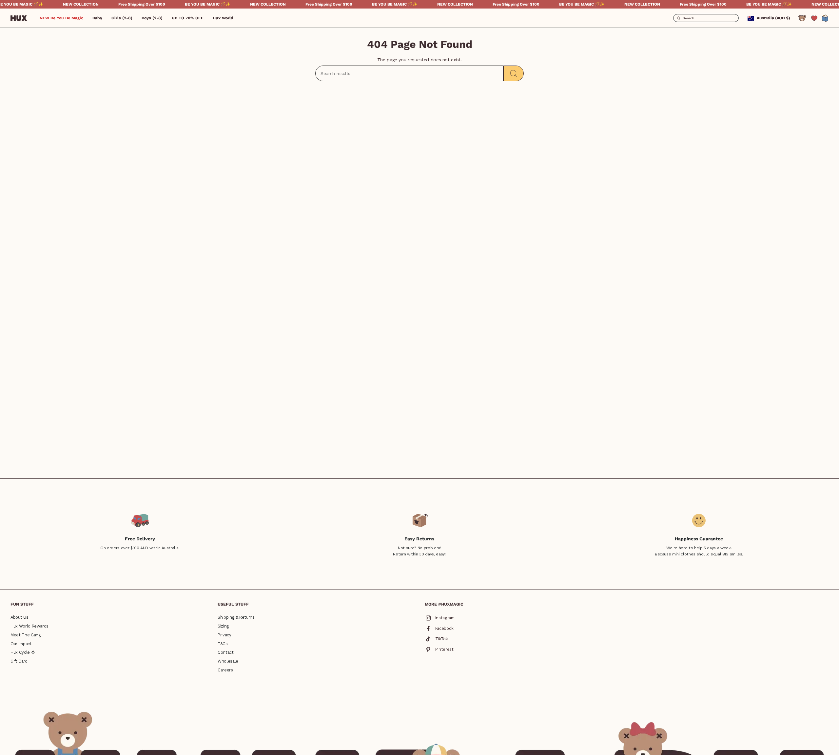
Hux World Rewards (29, 626)
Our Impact (21, 643)
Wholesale (228, 661)
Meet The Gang (25, 634)
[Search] (513, 73)
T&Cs (223, 643)
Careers (225, 670)
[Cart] (825, 18)
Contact (226, 652)
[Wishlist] (814, 18)
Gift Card (19, 661)
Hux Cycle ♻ (22, 652)
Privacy (224, 634)
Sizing (223, 626)
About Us (19, 617)
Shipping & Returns (236, 617)
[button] (97, 18)
